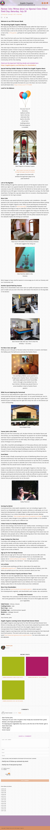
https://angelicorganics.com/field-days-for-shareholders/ (18, 65)
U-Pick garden (12, 33)
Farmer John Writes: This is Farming (37, 677)
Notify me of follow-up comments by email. (15, 761)
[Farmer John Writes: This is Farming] (37, 666)
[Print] (7, 17)
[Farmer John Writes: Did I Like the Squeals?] (13, 690)
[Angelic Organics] (2, 3)
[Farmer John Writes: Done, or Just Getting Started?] (13, 666)
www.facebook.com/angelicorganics (21, 589)
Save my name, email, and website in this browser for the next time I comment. (19, 758)
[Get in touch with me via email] (6, 648)
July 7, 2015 (13, 14)
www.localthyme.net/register (17, 559)
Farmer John (4, 14)
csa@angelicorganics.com (8, 568)
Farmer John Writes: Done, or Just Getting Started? (13, 677)
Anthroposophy (21, 206)
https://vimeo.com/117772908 (23, 85)
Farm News (19, 14)
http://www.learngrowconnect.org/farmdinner (18, 635)
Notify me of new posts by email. (12, 765)
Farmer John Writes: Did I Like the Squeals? (13, 701)
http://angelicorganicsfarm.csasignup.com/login (28, 516)
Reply (19, 713)
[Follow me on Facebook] (8, 648)
